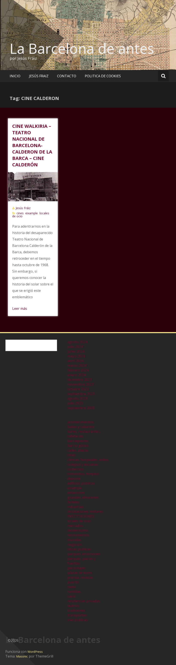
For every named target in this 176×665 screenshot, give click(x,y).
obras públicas (79, 549)
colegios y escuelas (82, 464)
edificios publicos (81, 483)
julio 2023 (75, 403)
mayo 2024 (76, 356)
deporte (73, 478)
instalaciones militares (85, 511)
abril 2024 (75, 360)
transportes (77, 615)
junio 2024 (75, 351)
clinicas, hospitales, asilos (87, 459)
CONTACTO (66, 76)
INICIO (15, 76)
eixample (31, 213)
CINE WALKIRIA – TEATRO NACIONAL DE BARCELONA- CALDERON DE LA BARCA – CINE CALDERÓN (32, 145)
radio (71, 586)
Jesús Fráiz (23, 208)
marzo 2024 (76, 365)
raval (71, 596)
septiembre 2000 (80, 408)
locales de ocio (79, 521)
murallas (74, 539)
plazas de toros (79, 572)
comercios (75, 469)
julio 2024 (75, 346)
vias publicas (77, 619)
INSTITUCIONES (80, 516)
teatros (73, 605)
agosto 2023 (77, 398)
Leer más (19, 308)
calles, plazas (77, 450)
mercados (75, 525)
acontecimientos (80, 422)
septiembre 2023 (80, 393)
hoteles (73, 502)
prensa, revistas (80, 577)
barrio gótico (77, 445)
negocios (74, 544)
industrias (75, 506)
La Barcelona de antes (82, 48)
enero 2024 (76, 375)
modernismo (77, 530)
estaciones (76, 492)
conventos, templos (83, 473)
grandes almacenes (83, 497)
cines (20, 213)
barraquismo (77, 440)
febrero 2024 (77, 370)
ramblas (73, 591)
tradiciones (76, 610)
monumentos (78, 535)
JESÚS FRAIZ (39, 76)
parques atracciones (83, 554)
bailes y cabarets (80, 426)
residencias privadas (83, 601)
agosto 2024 (77, 342)
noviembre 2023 (80, 384)
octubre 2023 (78, 389)
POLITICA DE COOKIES (103, 76)
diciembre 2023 (79, 379)
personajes (76, 568)
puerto (73, 582)
